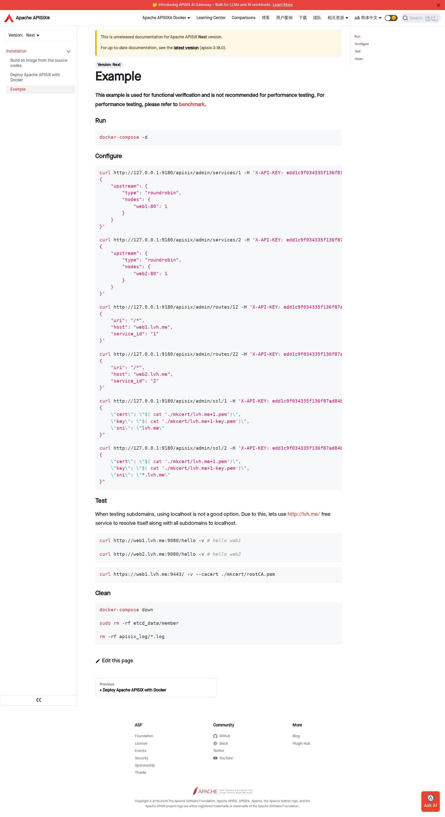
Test (358, 52)
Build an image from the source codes (38, 63)
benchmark (192, 104)
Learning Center (211, 17)
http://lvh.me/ (304, 514)
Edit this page (117, 661)
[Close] (438, 5)
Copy (334, 135)
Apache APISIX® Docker (164, 17)
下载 (303, 17)
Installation (16, 51)
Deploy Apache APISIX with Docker (35, 78)
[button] (391, 18)
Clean (359, 59)
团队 (317, 17)
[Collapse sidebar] (38, 700)
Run (357, 37)
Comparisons (243, 17)
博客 (266, 17)
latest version (186, 48)
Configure (362, 44)
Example (18, 89)
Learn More (283, 5)
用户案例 (284, 17)
